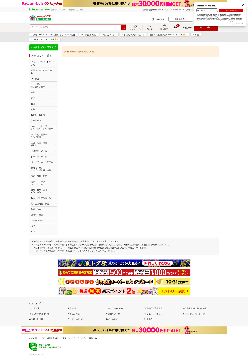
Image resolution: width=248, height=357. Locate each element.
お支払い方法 (74, 314)
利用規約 (148, 319)
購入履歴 (164, 29)
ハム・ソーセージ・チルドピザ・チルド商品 (42, 127)
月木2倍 (196, 35)
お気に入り (150, 29)
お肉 (33, 104)
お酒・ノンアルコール (41, 198)
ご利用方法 (159, 19)
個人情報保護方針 (50, 338)
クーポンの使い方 (76, 319)
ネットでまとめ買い (89, 35)
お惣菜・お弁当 (38, 115)
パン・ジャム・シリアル (42, 162)
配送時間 (72, 308)
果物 (33, 98)
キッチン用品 (37, 220)
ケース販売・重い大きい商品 (38, 85)
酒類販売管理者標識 (153, 308)
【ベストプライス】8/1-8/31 (42, 63)
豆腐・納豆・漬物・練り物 (40, 144)
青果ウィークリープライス (42, 71)
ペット (34, 232)
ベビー (34, 226)
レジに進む (206, 27)
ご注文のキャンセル (115, 308)
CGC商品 (35, 79)
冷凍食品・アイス (39, 151)
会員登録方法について (39, 314)
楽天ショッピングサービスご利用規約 (80, 338)
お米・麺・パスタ (39, 156)
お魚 (33, 109)
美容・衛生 (36, 209)
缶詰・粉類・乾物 (39, 176)
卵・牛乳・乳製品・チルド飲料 (40, 135)
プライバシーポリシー (154, 314)
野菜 (33, 92)
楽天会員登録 (181, 19)
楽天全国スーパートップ (194, 314)
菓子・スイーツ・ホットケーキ (39, 183)
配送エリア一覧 (113, 314)
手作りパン (36, 120)
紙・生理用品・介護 (40, 204)
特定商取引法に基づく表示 (195, 308)
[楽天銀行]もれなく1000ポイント (155, 10)
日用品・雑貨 (37, 215)
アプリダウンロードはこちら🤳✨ (45, 39)
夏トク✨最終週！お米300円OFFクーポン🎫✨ (168, 35)
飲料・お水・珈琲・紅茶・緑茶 (40, 191)
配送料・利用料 (36, 319)
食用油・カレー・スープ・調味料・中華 (41, 169)
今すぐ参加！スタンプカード (133, 35)
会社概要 (33, 338)
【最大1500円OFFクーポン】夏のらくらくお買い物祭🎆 (53, 35)
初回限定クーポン (109, 35)
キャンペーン (135, 29)
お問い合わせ (112, 319)
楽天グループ (191, 10)
